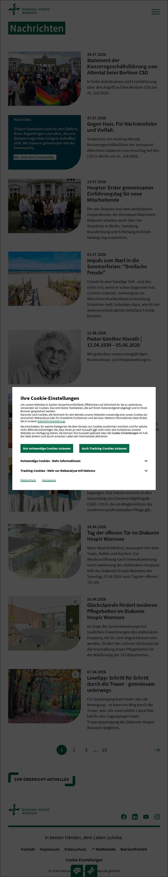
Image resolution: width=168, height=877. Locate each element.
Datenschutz (28, 480)
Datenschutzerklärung (51, 421)
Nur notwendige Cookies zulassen (47, 448)
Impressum (49, 480)
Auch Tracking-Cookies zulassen (104, 448)
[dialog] (84, 438)
